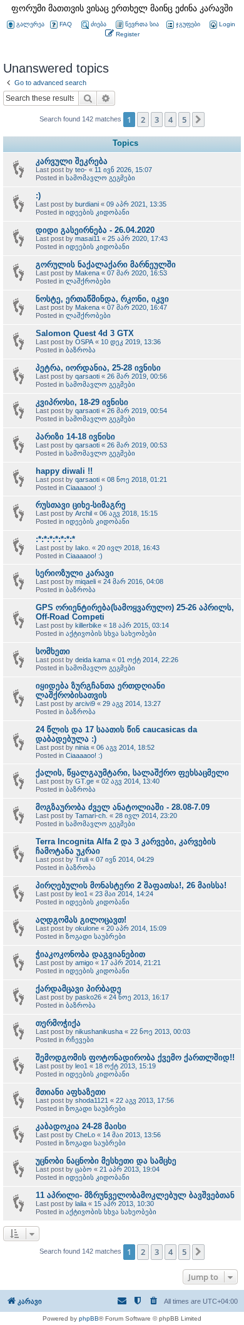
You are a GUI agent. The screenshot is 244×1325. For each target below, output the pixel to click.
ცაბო (83, 1169)
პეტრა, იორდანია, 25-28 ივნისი (98, 367)
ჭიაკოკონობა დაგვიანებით (90, 954)
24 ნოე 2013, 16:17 (139, 997)
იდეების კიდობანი (98, 212)
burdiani (87, 204)
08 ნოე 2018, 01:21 (137, 479)
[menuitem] (221, 25)
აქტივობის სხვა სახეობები (111, 633)
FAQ (65, 24)
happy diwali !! (64, 471)
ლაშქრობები (88, 281)
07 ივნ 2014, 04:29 (125, 859)
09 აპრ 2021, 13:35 (136, 204)
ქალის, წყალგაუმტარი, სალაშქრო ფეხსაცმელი (132, 772)
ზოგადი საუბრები (96, 936)
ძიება (98, 24)
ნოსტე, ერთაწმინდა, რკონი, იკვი (102, 299)
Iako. (82, 547)
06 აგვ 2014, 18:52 (125, 747)
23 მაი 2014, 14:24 (124, 894)
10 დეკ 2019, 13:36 (131, 341)
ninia (82, 747)
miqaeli (85, 581)
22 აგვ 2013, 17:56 (145, 1100)
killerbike (88, 625)
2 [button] (143, 119)
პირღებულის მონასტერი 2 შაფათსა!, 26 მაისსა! (131, 885)
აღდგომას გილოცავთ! (81, 919)
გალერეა (30, 24)
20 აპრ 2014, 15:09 (136, 928)
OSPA (84, 341)
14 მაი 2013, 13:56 (132, 1134)
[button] (198, 119)
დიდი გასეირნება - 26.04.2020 (95, 230)
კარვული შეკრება (72, 161)
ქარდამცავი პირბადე (78, 988)
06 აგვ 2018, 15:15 (128, 513)
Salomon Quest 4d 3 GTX (85, 333)
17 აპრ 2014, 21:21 (131, 962)
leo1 (81, 894)
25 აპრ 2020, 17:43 (138, 238)
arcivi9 (85, 703)
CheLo (85, 1134)
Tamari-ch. (91, 815)
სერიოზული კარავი (75, 573)
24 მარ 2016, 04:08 (133, 581)
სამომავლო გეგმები (100, 178)
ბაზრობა (81, 350)
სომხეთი (53, 651)
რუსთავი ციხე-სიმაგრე (81, 504)
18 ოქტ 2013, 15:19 (125, 1066)
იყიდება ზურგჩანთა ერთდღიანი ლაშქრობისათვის (100, 690)
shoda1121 (91, 1100)
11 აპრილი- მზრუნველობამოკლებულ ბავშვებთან (135, 1195)
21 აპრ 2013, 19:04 (129, 1169)
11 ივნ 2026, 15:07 (123, 169)
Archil (83, 513)
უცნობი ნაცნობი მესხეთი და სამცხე (106, 1160)
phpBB (89, 1318)
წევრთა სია (142, 24)
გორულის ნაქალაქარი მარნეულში (106, 264)
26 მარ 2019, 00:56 (137, 376)
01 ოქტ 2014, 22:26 (148, 659)
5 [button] (184, 119)
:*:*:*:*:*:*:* (55, 539)
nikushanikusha (99, 1031)
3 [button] (157, 119)
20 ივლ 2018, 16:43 (129, 547)
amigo (84, 962)
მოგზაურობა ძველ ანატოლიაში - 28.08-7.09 (123, 807)
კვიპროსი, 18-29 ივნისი (82, 402)
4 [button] (170, 119)
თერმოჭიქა (58, 1023)
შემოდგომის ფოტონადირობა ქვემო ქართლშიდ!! (135, 1057)
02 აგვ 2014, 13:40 (130, 781)
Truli (81, 859)
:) (38, 195)
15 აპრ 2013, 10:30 (124, 1203)
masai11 (87, 238)
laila (80, 1203)
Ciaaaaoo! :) (84, 487)
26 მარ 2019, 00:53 (137, 445)
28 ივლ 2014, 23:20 (146, 815)
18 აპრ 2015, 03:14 (139, 625)
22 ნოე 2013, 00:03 (160, 1031)
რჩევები (80, 1039)
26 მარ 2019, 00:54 (137, 410)
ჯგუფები (188, 24)
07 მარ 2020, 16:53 (137, 273)
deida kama (92, 659)
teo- (81, 169)
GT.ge (84, 781)
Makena (87, 273)
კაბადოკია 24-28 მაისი (81, 1126)
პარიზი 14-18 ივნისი (75, 436)
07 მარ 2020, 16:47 (137, 307)
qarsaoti (87, 376)
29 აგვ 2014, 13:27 (132, 703)
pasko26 (88, 997)
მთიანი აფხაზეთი (71, 1092)
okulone (87, 928)
